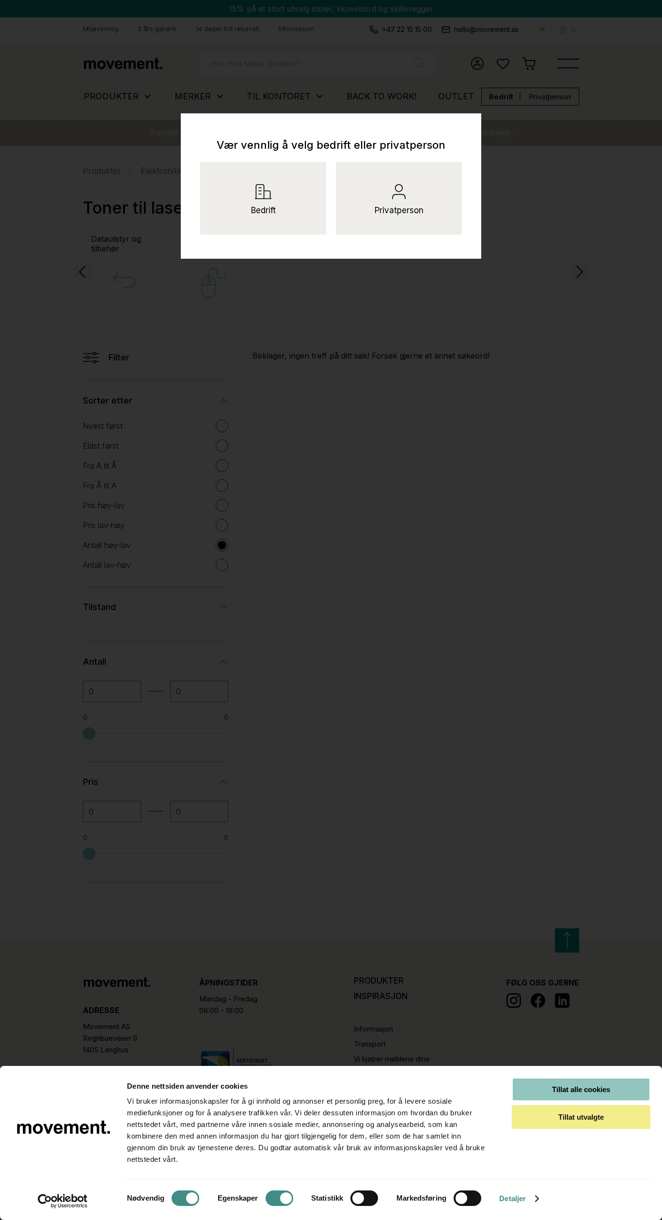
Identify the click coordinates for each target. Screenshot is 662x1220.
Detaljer (512, 1198)
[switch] (279, 1198)
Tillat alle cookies (581, 1089)
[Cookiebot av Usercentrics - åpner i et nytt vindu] (62, 1201)
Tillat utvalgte (581, 1117)
